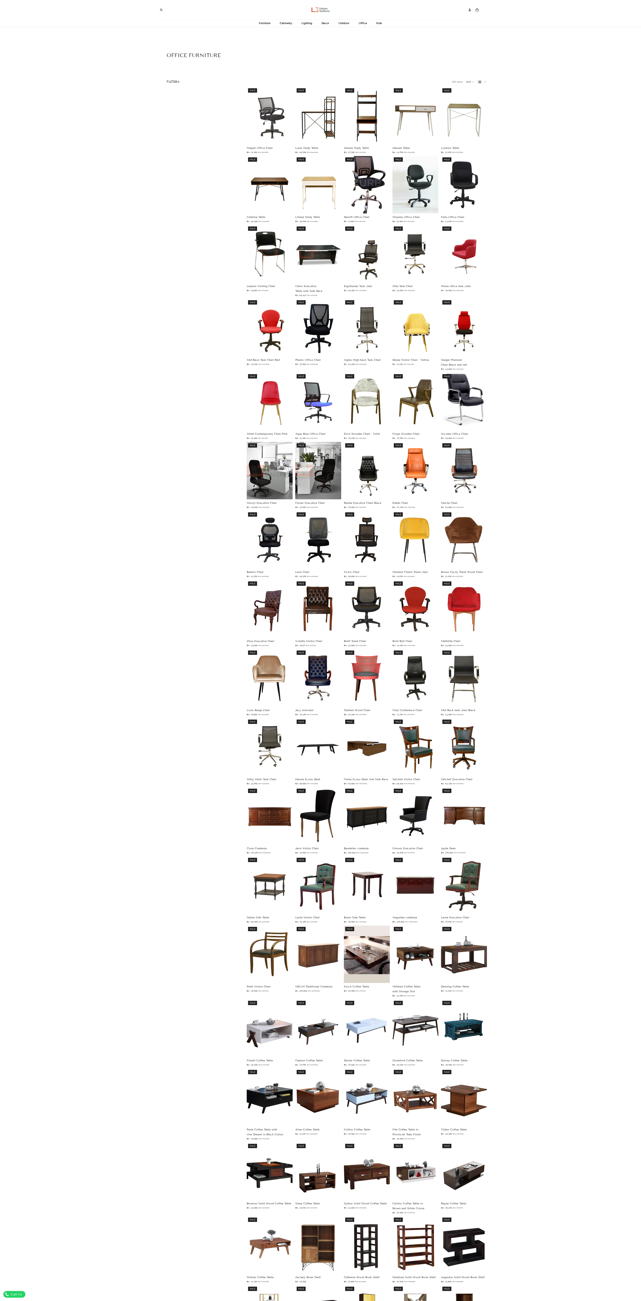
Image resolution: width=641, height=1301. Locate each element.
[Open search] (161, 10)
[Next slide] (336, 184)
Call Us (15, 1294)
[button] (470, 82)
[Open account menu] (469, 10)
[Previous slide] (300, 184)
